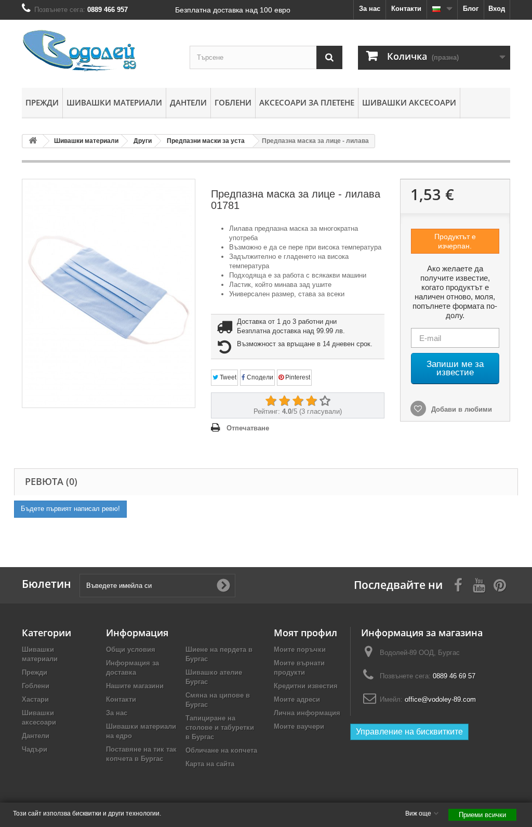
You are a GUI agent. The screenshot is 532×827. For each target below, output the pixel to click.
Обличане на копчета (221, 750)
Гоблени (233, 102)
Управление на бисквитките (409, 731)
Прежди (42, 102)
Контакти (406, 8)
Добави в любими (460, 409)
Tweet (227, 377)
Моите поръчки (300, 649)
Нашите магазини (135, 686)
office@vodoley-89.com (440, 699)
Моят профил (305, 632)
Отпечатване (248, 428)
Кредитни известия (306, 686)
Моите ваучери (299, 726)
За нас (369, 8)
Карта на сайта (209, 764)
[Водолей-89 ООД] (98, 51)
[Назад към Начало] (33, 141)
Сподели (259, 377)
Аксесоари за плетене (306, 102)
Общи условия (130, 649)
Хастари (35, 699)
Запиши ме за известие (455, 368)
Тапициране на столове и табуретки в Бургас (219, 727)
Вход (496, 8)
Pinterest (297, 377)
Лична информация (307, 713)
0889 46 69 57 (454, 676)
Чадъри (34, 749)
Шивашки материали (114, 102)
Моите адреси (297, 699)
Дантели (188, 102)
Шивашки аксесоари (409, 102)
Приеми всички (482, 815)
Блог (470, 8)
